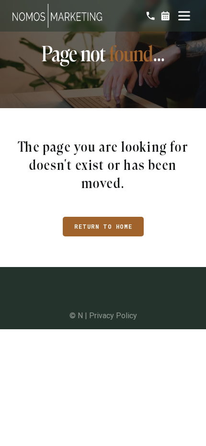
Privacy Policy (113, 315)
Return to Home (103, 226)
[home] (57, 16)
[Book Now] (165, 16)
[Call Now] (150, 16)
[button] (184, 15)
